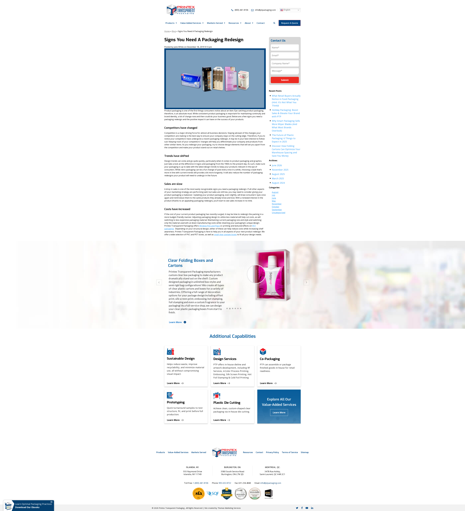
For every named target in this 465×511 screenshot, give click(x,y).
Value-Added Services (178, 452)
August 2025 (278, 174)
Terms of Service (290, 452)
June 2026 (277, 165)
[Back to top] (461, 501)
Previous (159, 282)
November (277, 204)
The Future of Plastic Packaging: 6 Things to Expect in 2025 (283, 138)
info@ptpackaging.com (270, 483)
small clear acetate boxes (225, 234)
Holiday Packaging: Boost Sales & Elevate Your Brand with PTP (286, 113)
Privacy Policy (272, 452)
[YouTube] (307, 508)
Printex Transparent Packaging (172, 508)
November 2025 (280, 169)
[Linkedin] (312, 508)
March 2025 (278, 178)
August (275, 192)
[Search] (274, 22)
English (286, 10)
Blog (174, 31)
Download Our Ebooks (27, 507)
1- (200, 483)
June (274, 198)
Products (160, 452)
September (277, 209)
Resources (248, 452)
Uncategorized (278, 212)
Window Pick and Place (209, 225)
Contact (259, 452)
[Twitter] (297, 508)
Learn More (175, 322)
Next (306, 282)
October (275, 206)
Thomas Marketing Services (229, 508)
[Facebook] (302, 508)
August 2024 (278, 182)
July (273, 195)
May (274, 201)
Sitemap (305, 452)
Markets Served (198, 452)
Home (167, 31)
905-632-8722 (225, 483)
